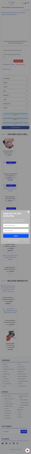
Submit (16, 236)
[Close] (28, 212)
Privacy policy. (21, 241)
